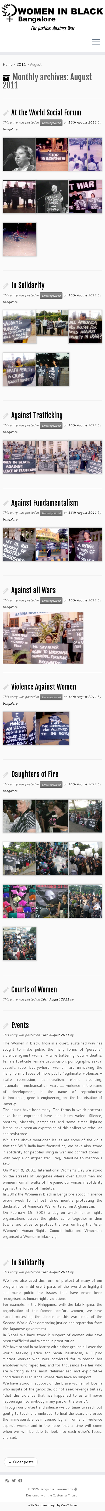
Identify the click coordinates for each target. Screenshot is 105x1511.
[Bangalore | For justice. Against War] (52, 13)
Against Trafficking (37, 415)
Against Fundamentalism (44, 503)
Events (20, 1025)
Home (8, 64)
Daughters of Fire (34, 774)
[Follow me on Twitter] (15, 1480)
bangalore (10, 129)
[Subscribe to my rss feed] (8, 1480)
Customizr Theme (65, 1495)
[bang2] (43, 637)
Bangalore (47, 1489)
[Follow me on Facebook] (21, 1480)
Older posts (21, 1462)
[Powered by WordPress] (76, 1488)
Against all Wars (33, 590)
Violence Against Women (43, 687)
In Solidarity (27, 285)
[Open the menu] (96, 42)
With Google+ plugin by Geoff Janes (52, 1505)
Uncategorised (51, 123)
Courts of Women (34, 989)
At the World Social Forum (46, 112)
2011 (21, 64)
